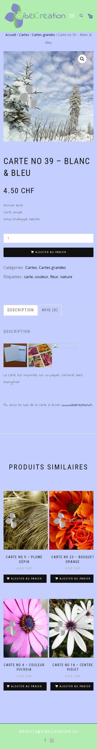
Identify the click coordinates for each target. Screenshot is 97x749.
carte (28, 276)
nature (66, 276)
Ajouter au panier (50, 252)
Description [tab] (20, 310)
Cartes (24, 34)
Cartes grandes (43, 34)
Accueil (10, 34)
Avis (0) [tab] (50, 310)
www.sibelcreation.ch (76, 405)
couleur (41, 276)
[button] (82, 59)
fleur (54, 276)
